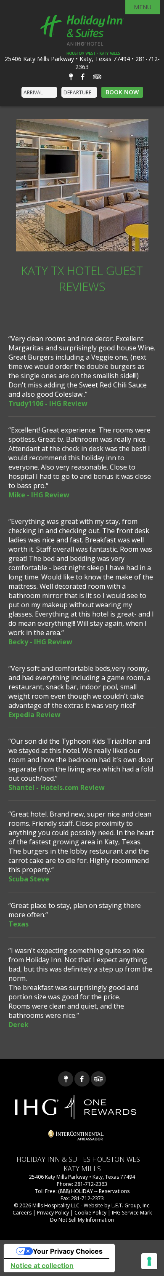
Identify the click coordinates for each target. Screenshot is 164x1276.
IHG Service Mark (132, 1212)
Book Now (122, 92)
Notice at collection (42, 1265)
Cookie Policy (90, 1212)
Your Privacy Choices (68, 1251)
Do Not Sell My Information (82, 1219)
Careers (22, 1212)
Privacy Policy (53, 1212)
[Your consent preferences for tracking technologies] (149, 1261)
